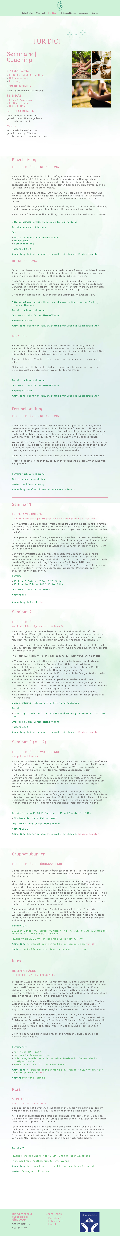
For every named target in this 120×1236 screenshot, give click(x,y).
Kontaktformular (88, 732)
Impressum (54, 1217)
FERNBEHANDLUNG (20, 86)
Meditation (14, 126)
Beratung (14, 81)
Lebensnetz (83, 13)
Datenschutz (55, 1220)
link (42, 1072)
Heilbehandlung (18, 78)
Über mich (40, 13)
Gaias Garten (27, 13)
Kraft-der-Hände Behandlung (27, 75)
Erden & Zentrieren (20, 99)
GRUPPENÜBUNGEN (20, 111)
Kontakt (95, 13)
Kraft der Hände (18, 103)
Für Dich (52, 13)
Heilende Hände (18, 106)
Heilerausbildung (68, 13)
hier (41, 602)
